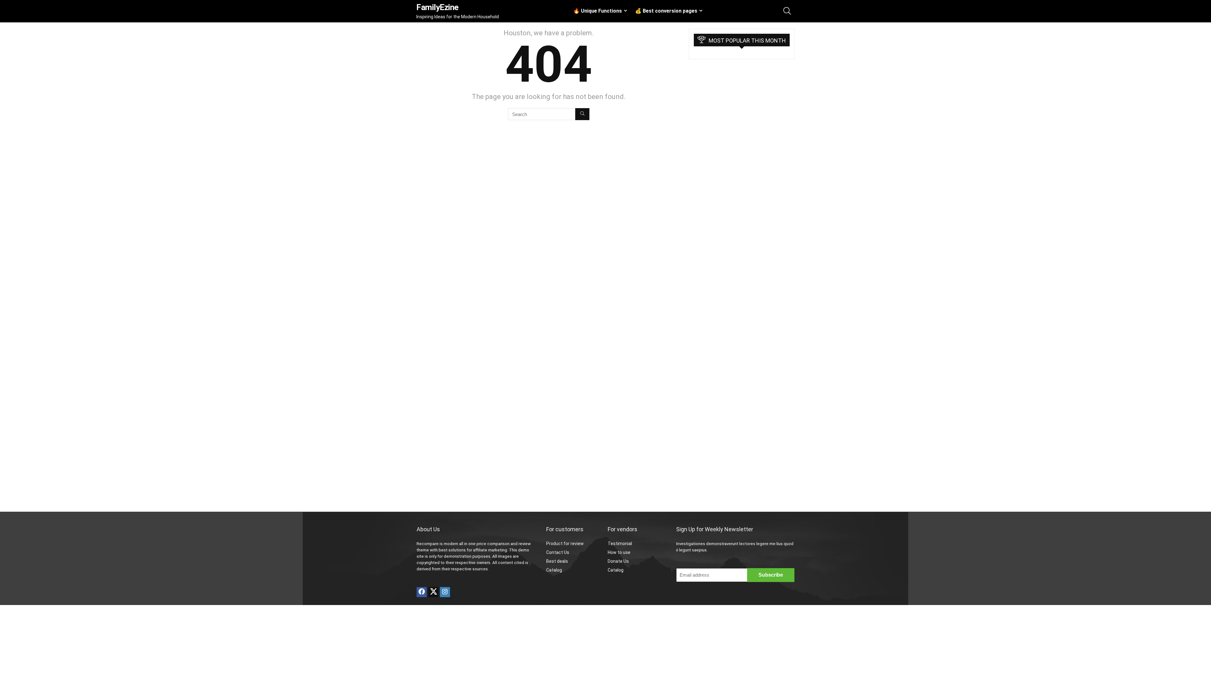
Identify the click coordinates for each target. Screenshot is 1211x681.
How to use (619, 552)
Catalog (554, 570)
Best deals (557, 561)
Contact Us (557, 552)
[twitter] (433, 592)
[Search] (582, 114)
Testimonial (620, 543)
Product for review (565, 543)
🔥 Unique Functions (597, 11)
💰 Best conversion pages (666, 11)
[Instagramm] (445, 592)
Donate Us (618, 561)
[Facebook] (422, 592)
